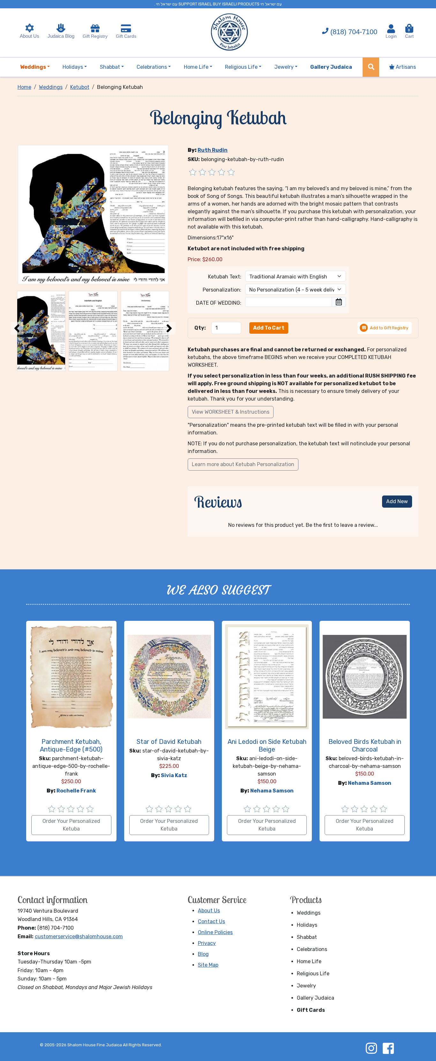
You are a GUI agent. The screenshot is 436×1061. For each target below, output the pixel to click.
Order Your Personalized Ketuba (71, 825)
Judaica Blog (61, 36)
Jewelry (306, 986)
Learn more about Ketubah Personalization (243, 464)
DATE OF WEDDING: (218, 303)
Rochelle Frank (76, 791)
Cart (409, 33)
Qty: (200, 328)
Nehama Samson (272, 791)
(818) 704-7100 (353, 32)
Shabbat (307, 937)
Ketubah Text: (224, 277)
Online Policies (215, 932)
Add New (397, 501)
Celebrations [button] (152, 67)
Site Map (208, 965)
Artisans (405, 67)
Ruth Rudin (213, 150)
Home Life (309, 961)
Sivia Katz (174, 775)
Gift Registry (95, 36)
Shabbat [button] (110, 67)
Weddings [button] (33, 67)
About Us (29, 36)
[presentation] (17, 328)
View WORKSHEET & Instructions (230, 412)
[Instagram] (371, 1048)
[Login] (391, 28)
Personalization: (222, 290)
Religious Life (313, 974)
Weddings (308, 913)
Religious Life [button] (241, 67)
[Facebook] (388, 1048)
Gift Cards (126, 36)
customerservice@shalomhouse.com (79, 936)
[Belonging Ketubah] (93, 214)
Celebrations (312, 949)
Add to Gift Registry (389, 327)
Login (391, 36)
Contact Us (211, 921)
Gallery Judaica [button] (331, 67)
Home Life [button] (196, 67)
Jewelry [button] (284, 67)
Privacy (207, 943)
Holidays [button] (73, 67)
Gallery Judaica (315, 998)
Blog (203, 954)
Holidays (307, 925)
